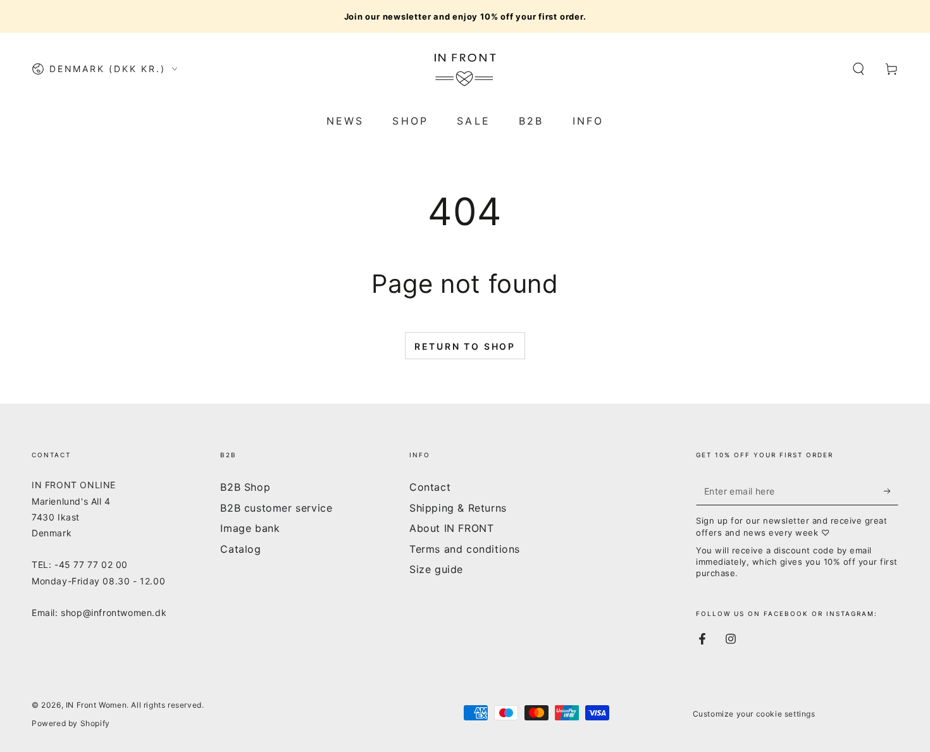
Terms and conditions (464, 549)
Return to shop (465, 346)
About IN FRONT (451, 528)
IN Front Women (96, 705)
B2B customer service (276, 508)
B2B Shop (245, 487)
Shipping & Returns (458, 508)
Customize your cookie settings (754, 713)
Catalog (240, 549)
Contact (429, 487)
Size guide (436, 569)
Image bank (250, 528)
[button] (858, 69)
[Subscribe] (891, 491)
